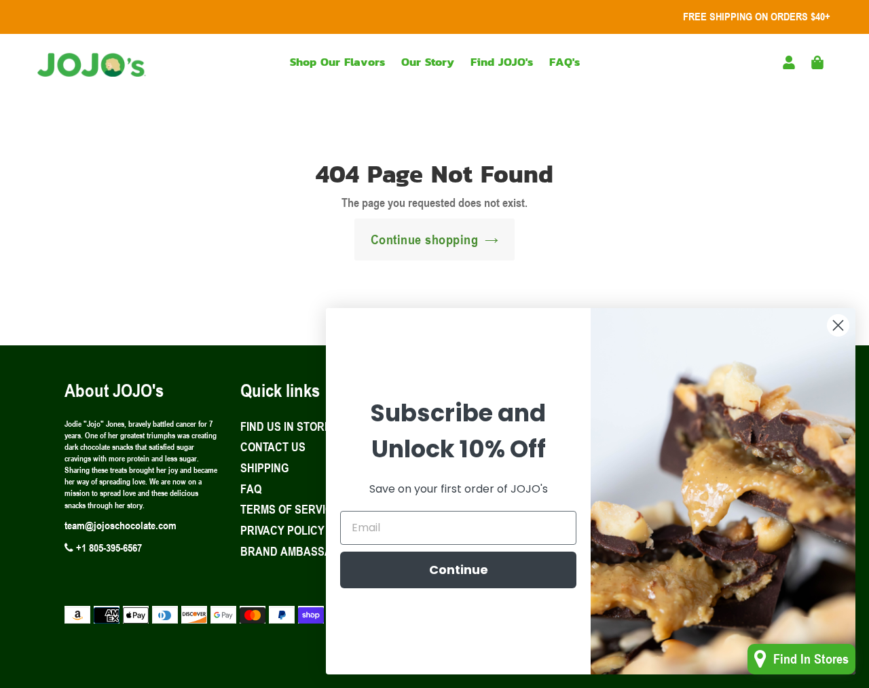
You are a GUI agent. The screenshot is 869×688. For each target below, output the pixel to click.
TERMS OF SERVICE (289, 508)
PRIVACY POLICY (282, 529)
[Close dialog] (838, 325)
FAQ (250, 488)
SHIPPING (264, 467)
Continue (458, 569)
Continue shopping (425, 239)
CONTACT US (273, 446)
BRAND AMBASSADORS (300, 550)
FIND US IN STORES (289, 426)
